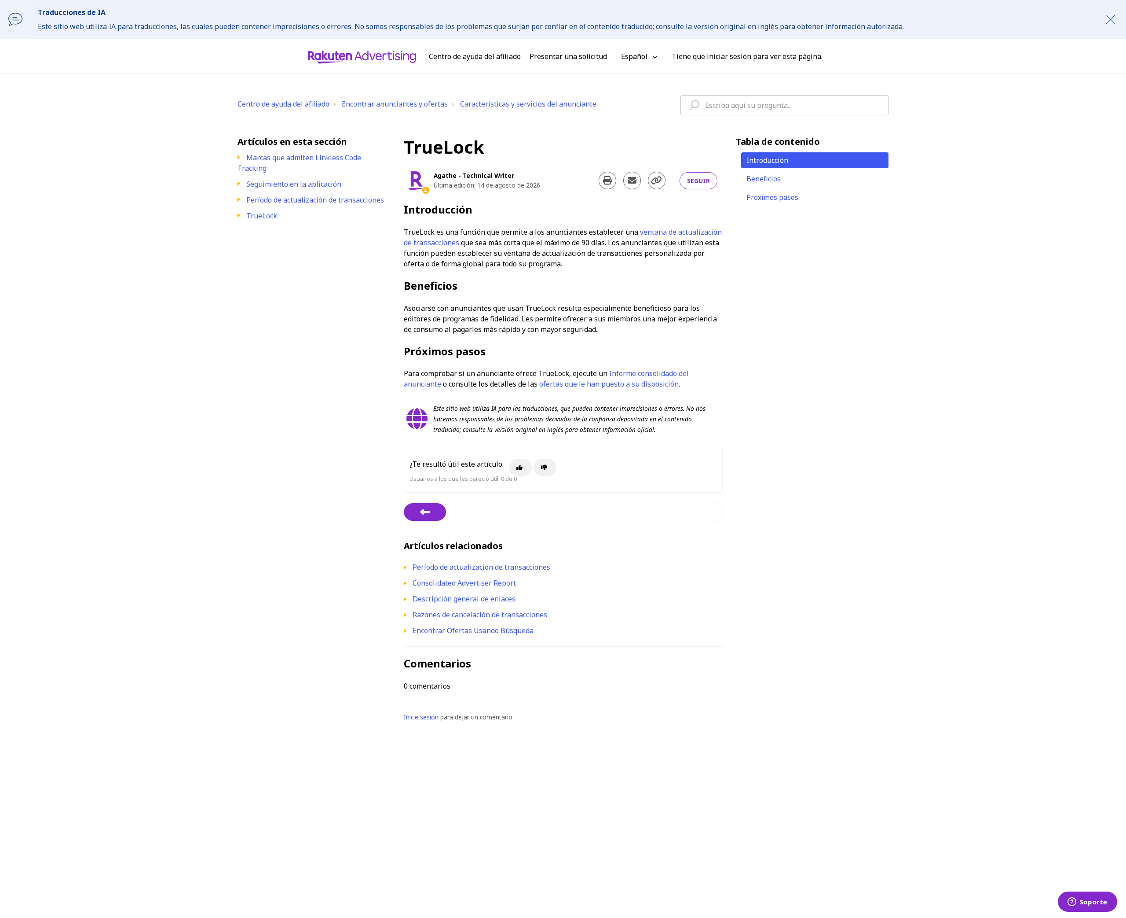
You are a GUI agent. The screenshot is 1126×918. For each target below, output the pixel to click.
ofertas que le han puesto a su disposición (609, 384)
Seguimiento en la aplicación (293, 184)
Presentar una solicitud (568, 56)
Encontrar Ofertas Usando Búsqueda (473, 630)
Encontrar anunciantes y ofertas (395, 104)
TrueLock (261, 216)
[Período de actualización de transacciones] (425, 512)
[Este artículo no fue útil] (545, 467)
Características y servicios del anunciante (528, 104)
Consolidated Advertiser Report (464, 583)
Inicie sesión (421, 717)
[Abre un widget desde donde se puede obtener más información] (1087, 903)
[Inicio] (361, 56)
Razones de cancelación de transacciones (480, 614)
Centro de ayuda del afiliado (283, 104)
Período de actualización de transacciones (315, 200)
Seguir (698, 181)
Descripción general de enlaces (464, 599)
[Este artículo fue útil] (520, 467)
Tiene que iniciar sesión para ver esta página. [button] (747, 56)
